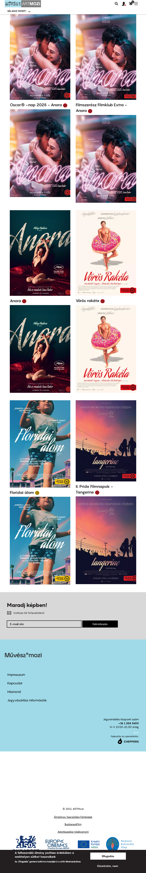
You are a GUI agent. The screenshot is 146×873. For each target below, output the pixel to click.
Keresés (116, 4)
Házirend (14, 692)
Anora (15, 300)
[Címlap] (23, 3)
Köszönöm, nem (107, 865)
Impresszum (16, 675)
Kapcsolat (14, 683)
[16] (37, 493)
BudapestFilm (73, 824)
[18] (65, 105)
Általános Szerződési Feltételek (73, 817)
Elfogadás (108, 856)
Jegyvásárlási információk (27, 700)
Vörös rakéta (87, 300)
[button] (125, 4)
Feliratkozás (100, 624)
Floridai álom (22, 492)
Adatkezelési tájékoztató (73, 831)
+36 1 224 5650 (128, 723)
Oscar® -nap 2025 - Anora (36, 105)
